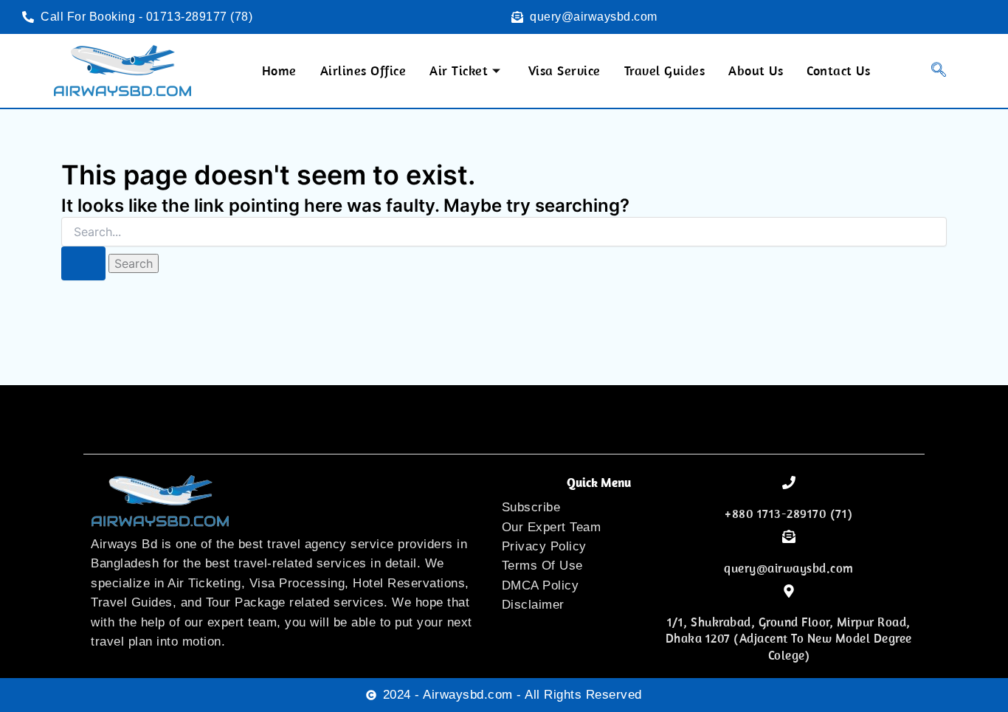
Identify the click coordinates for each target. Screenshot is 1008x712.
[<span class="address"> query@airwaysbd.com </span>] (788, 536)
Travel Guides (664, 70)
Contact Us (838, 70)
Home (279, 70)
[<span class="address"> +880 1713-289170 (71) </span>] (788, 482)
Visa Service (564, 70)
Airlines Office (363, 70)
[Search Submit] (83, 263)
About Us (755, 70)
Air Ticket (458, 70)
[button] (929, 71)
